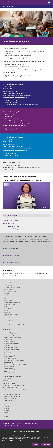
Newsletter (8, 270)
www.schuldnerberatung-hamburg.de (19, 95)
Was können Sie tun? (9, 223)
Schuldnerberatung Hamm (13, 137)
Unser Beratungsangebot (16, 41)
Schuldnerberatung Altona (13, 84)
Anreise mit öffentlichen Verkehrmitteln (14, 390)
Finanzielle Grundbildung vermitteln (13, 229)
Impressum (4, 446)
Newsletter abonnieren (11, 276)
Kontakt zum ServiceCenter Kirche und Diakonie (24, 236)
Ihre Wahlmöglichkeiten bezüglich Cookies (26, 431)
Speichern (35, 444)
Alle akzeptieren (45, 444)
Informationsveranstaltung (11, 218)
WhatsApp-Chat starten (12, 263)
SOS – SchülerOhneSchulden (11, 226)
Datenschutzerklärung (11, 446)
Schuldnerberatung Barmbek (13, 112)
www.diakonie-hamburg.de (14, 387)
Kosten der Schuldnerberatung (12, 220)
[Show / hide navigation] (49, 2)
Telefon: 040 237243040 (12, 255)
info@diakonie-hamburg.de (15, 385)
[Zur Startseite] (6, 2)
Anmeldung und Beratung (12, 162)
